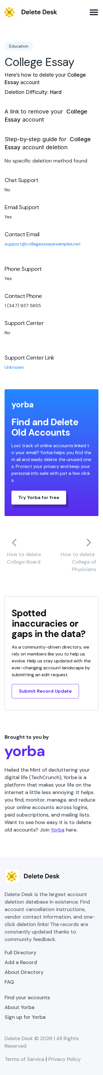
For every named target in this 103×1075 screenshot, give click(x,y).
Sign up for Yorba (25, 1017)
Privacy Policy (64, 1059)
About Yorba (19, 1007)
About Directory (24, 972)
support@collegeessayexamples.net (43, 244)
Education (18, 46)
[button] (94, 12)
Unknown (14, 367)
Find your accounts (27, 997)
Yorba (57, 829)
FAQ (9, 981)
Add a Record (21, 962)
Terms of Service (24, 1059)
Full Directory (20, 952)
